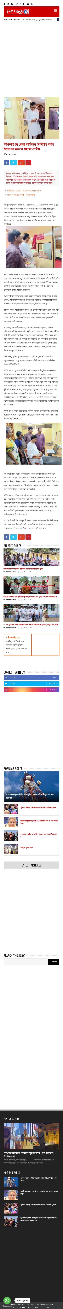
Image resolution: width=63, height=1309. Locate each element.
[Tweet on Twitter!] (13, 162)
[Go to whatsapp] (7, 1300)
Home (15, 1307)
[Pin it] (28, 162)
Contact (47, 1307)
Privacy (36, 1307)
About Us (26, 1307)
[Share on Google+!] (21, 162)
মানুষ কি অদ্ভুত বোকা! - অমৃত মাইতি (21, 194)
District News (47, 19)
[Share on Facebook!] (6, 162)
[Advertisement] (31, 59)
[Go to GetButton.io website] (7, 1306)
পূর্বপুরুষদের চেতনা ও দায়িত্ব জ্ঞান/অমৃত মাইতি (24, 190)
